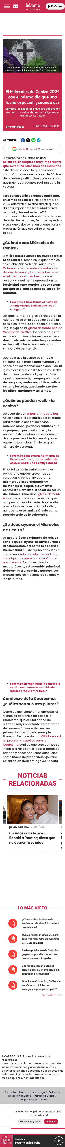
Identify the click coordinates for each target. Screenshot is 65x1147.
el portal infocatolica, (42, 414)
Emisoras (24, 1092)
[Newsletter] (15, 6)
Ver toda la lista (52, 995)
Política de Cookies (45, 1095)
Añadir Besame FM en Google (35, 149)
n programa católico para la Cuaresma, (24, 742)
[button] (7, 6)
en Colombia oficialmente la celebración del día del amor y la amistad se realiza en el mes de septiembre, (31, 270)
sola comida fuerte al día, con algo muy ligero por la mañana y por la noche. (30, 558)
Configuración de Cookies (32, 1099)
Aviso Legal (39, 1092)
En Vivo (56, 6)
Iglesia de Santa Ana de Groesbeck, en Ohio (32, 330)
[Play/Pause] (59, 1140)
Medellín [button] (19, 1139)
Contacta (10, 1092)
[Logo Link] (32, 6)
